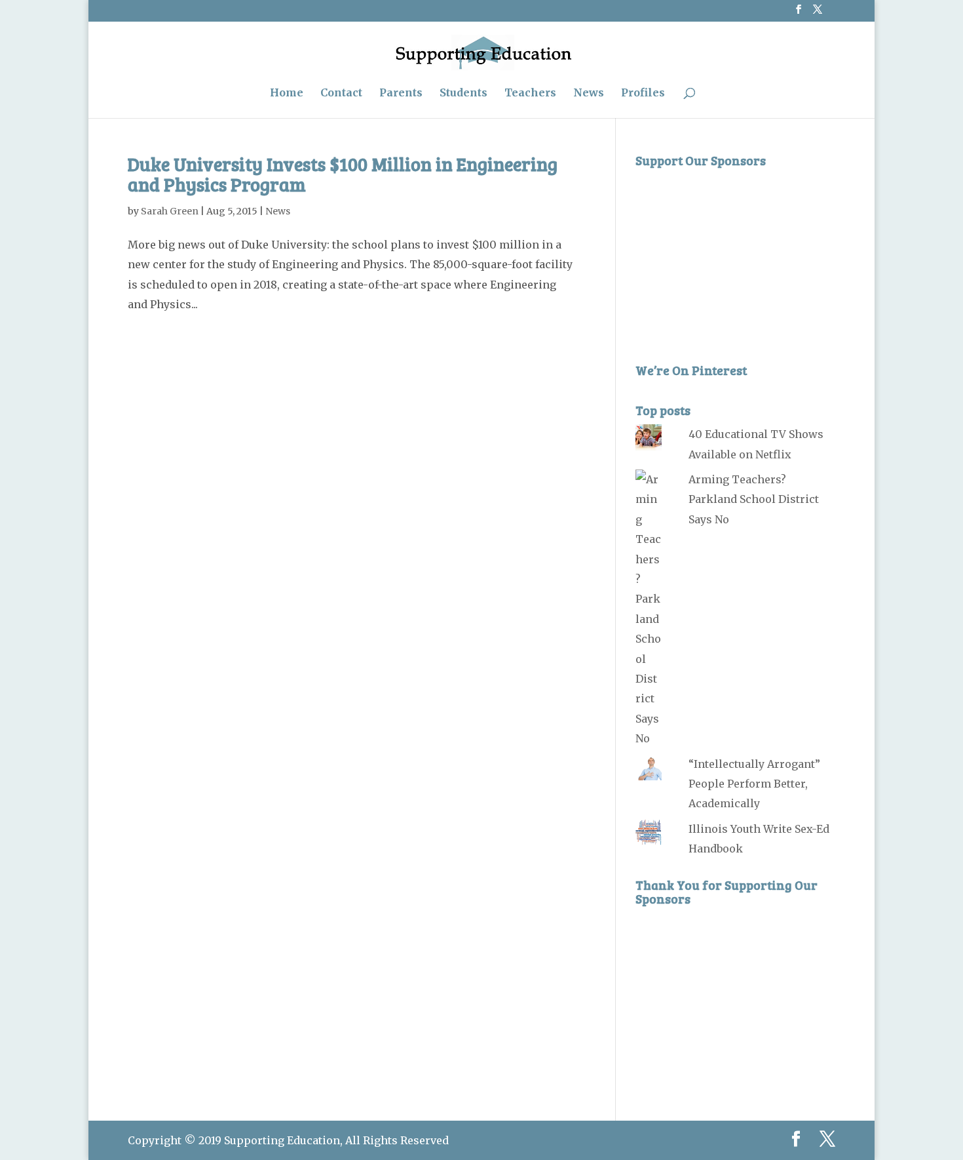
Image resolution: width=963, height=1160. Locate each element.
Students (463, 93)
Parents (401, 93)
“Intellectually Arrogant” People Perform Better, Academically (754, 783)
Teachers (530, 93)
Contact (341, 93)
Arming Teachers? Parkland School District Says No (754, 499)
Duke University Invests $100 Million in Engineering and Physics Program (342, 174)
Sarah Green (169, 211)
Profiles (643, 93)
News (588, 93)
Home (286, 93)
